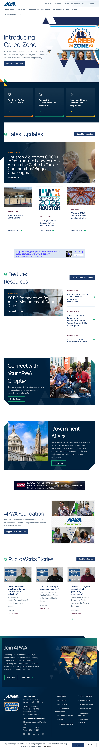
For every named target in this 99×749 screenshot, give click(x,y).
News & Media (21, 10)
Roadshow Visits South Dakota (15, 216)
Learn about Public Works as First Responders (78, 103)
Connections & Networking (39, 10)
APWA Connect (85, 700)
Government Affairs (13, 15)
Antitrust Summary (83, 721)
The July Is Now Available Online (78, 215)
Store (66, 4)
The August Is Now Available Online (48, 223)
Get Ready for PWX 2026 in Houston (16, 101)
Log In (91, 4)
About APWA (48, 4)
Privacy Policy (85, 709)
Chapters (58, 4)
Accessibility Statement (84, 714)
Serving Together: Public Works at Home (77, 340)
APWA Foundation (86, 704)
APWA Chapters (86, 696)
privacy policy (46, 746)
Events (74, 10)
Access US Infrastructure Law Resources (47, 103)
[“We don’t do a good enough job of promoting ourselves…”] (72, 619)
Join (83, 4)
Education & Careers (61, 10)
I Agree (78, 745)
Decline (90, 745)
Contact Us (75, 4)
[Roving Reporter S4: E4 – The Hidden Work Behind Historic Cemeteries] (93, 296)
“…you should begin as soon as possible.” (49, 587)
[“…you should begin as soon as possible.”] (40, 619)
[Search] (93, 9)
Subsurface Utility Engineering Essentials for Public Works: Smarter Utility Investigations (77, 320)
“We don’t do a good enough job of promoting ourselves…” (80, 590)
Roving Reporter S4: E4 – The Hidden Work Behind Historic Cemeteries (77, 298)
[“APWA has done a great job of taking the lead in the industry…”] (9, 619)
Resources (9, 10)
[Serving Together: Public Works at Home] (93, 339)
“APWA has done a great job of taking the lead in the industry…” (16, 590)
